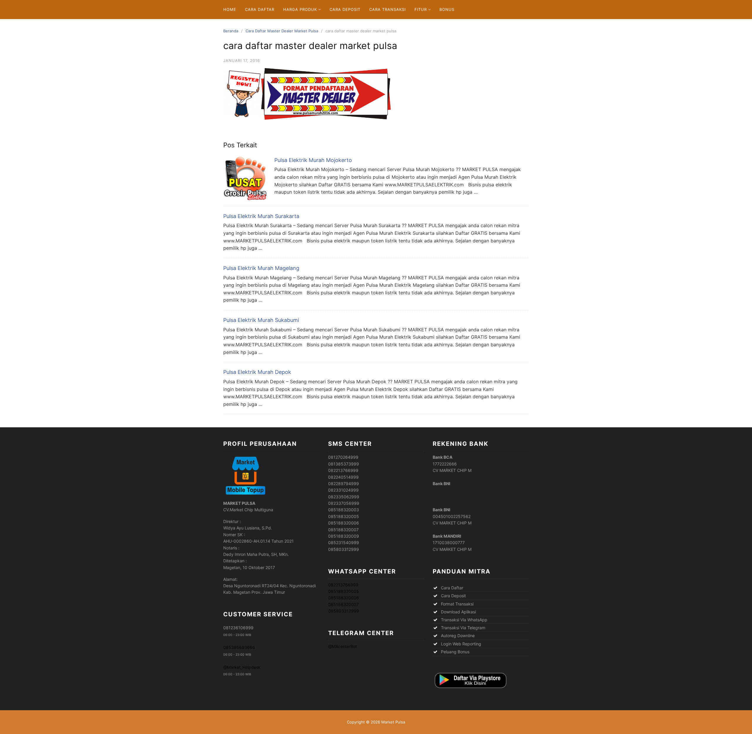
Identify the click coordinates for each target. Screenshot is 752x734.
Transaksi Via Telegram (463, 627)
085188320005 (343, 591)
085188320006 (343, 597)
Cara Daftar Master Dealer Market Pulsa (282, 30)
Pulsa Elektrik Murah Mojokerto (313, 160)
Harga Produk (300, 9)
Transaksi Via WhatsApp (464, 619)
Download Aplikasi (458, 611)
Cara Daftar (259, 9)
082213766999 (343, 584)
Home (229, 9)
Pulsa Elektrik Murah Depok (257, 372)
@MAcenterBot (342, 646)
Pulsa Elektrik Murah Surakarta (261, 216)
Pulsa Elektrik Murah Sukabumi (261, 320)
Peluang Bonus (455, 651)
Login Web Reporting (461, 643)
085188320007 (343, 604)
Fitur (420, 9)
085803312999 (343, 610)
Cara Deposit (345, 9)
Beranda (230, 30)
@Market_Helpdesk (242, 667)
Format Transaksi (457, 603)
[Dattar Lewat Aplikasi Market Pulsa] (470, 688)
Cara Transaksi (387, 9)
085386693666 (239, 647)
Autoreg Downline (458, 635)
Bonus (446, 9)
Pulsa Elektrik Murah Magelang (261, 268)
